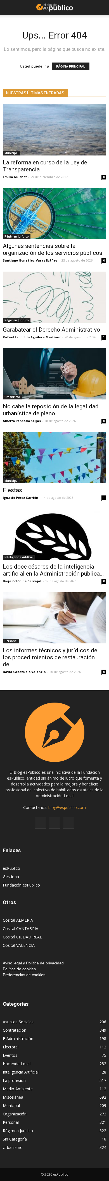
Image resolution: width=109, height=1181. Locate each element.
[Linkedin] (54, 823)
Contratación (14, 1030)
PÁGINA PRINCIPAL (70, 66)
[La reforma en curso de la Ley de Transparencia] (54, 129)
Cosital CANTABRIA (20, 928)
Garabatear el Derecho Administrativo (51, 329)
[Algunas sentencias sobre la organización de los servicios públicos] (54, 213)
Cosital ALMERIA (18, 920)
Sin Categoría (15, 1139)
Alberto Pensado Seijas (22, 421)
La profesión (14, 1080)
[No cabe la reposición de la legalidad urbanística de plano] (54, 373)
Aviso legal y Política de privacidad (33, 963)
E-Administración (18, 1038)
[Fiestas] (54, 457)
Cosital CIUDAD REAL (22, 937)
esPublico (11, 868)
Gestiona (11, 876)
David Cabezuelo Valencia (24, 672)
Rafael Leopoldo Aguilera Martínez (32, 337)
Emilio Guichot (15, 177)
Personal (10, 641)
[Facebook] (40, 823)
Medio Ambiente (18, 1088)
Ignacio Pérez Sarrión (20, 497)
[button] (101, 7)
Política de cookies (19, 969)
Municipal (11, 153)
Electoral (10, 1047)
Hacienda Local (16, 1063)
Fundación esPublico (21, 885)
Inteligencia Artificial (19, 557)
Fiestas (12, 490)
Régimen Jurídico (16, 236)
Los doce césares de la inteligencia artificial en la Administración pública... (53, 570)
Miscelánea (13, 1097)
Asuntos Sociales (18, 1021)
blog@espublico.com (67, 807)
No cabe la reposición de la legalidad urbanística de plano (51, 410)
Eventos (10, 1055)
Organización (15, 1114)
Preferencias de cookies (24, 974)
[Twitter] (68, 823)
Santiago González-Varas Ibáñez (30, 260)
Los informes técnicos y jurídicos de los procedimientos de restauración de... (50, 657)
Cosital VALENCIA (19, 945)
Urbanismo (12, 397)
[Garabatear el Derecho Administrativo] (54, 297)
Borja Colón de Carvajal (22, 581)
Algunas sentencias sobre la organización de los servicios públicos (52, 249)
